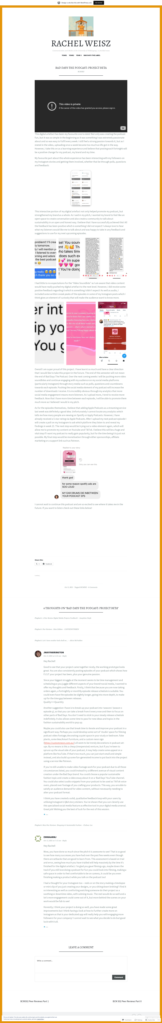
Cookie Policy (40, 1019)
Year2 (71, 55)
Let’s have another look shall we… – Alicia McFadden (62, 640)
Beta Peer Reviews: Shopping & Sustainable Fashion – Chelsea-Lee (67, 825)
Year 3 (79, 55)
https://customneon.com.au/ (59, 742)
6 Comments (92, 587)
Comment (118, 977)
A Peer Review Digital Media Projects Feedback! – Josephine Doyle (67, 618)
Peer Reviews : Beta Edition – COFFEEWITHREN (61, 629)
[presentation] (73, 204)
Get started (98, 3)
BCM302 (81, 71)
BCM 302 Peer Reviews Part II (127, 1001)
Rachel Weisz (81, 43)
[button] (81, 188)
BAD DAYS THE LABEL (92, 55)
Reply (64, 656)
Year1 (64, 55)
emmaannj (50, 837)
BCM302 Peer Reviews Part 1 (34, 1001)
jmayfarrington (54, 652)
